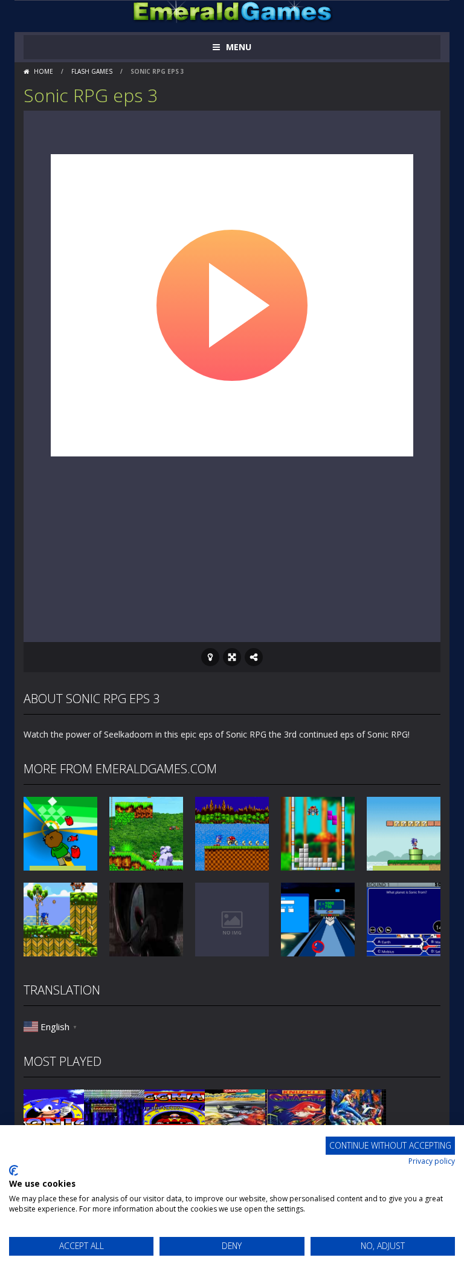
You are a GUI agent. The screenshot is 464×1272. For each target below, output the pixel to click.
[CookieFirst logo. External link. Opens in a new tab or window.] (13, 1170)
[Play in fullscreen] (232, 657)
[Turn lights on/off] (210, 657)
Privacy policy (431, 1161)
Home (43, 71)
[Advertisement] (232, 545)
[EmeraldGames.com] (232, 10)
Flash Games (91, 71)
